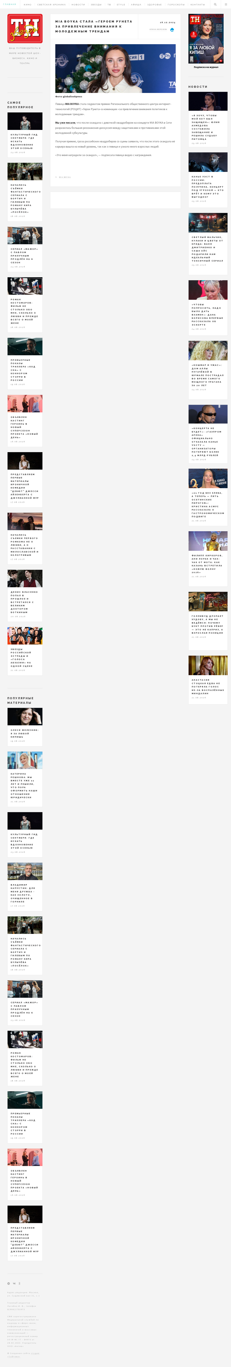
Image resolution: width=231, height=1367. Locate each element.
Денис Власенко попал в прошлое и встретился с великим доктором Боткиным (24, 602)
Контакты (198, 4)
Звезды (96, 4)
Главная (9, 4)
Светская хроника (51, 4)
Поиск (215, 4)
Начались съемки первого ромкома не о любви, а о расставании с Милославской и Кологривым (25, 545)
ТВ (109, 4)
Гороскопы (176, 4)
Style (121, 4)
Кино (28, 4)
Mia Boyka (65, 177)
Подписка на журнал (206, 67)
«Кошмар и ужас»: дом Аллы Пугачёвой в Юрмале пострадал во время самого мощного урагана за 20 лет (208, 375)
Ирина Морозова (158, 29)
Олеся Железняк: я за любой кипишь (25, 733)
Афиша (136, 4)
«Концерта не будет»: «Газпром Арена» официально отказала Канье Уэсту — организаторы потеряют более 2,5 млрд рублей (207, 442)
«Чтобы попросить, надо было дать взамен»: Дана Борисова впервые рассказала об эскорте (207, 314)
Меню (226, 4)
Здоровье (154, 4)
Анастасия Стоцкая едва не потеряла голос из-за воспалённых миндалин (208, 687)
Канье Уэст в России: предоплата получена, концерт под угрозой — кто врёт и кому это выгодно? (208, 187)
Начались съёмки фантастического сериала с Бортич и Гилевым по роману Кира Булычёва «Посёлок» (26, 198)
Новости (78, 4)
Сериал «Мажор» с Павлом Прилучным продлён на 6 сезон (24, 256)
